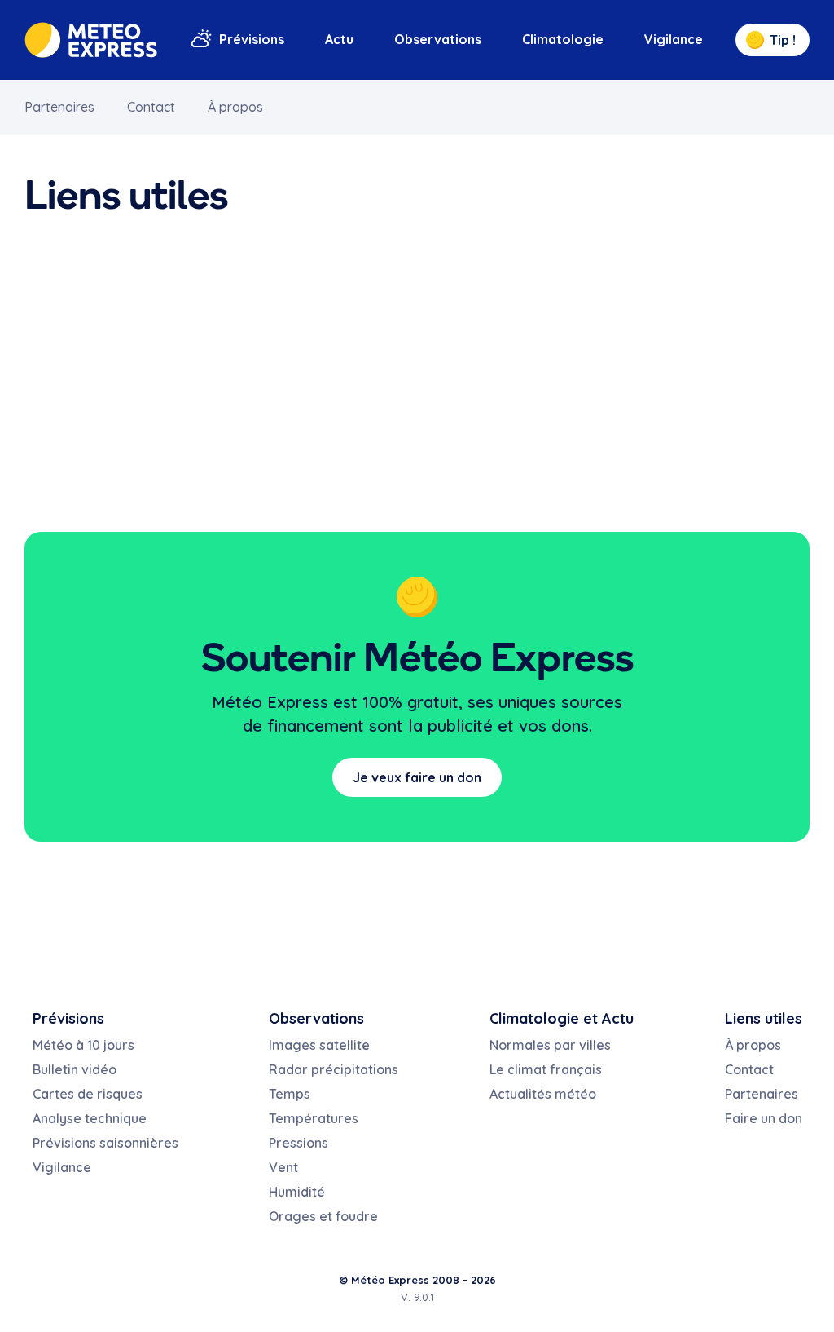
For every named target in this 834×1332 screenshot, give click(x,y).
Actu (339, 39)
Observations (437, 39)
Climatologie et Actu (561, 1018)
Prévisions (251, 39)
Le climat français (545, 1069)
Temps (289, 1094)
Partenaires (59, 107)
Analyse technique (90, 1118)
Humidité (297, 1192)
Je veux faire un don (417, 777)
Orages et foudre (323, 1216)
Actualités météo (542, 1094)
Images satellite (319, 1045)
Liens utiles (763, 1018)
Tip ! (783, 40)
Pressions (298, 1143)
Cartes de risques (88, 1094)
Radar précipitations (333, 1069)
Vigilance (673, 39)
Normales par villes (550, 1045)
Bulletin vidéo (74, 1069)
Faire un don (763, 1118)
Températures (313, 1118)
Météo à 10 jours (83, 1045)
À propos (235, 107)
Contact (151, 107)
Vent (283, 1167)
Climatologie (563, 39)
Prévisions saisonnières (105, 1143)
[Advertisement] (417, 377)
